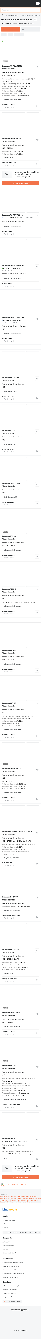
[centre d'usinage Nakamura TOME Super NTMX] (20, 303)
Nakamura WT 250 (9, 650)
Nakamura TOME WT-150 (11, 138)
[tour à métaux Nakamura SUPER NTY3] (20, 469)
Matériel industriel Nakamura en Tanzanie (14, 1198)
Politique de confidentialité (11, 1266)
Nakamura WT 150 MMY (11, 949)
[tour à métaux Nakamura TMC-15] (20, 575)
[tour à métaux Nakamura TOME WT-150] (20, 124)
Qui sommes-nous (9, 1220)
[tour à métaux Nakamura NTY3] (20, 416)
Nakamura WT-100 (9, 703)
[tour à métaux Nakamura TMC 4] (20, 1124)
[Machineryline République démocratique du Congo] (15, 3)
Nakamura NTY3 (8, 430)
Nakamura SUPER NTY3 (11, 483)
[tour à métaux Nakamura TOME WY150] (20, 998)
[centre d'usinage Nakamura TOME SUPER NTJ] (20, 251)
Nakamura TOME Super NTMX (14, 318)
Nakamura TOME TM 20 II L (12, 215)
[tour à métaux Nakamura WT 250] (20, 636)
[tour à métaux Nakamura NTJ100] (20, 522)
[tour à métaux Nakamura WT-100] (20, 689)
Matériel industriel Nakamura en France (18, 1202)
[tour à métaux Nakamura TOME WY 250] (20, 754)
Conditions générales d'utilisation (13, 1262)
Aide (4, 1224)
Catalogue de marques (10, 1277)
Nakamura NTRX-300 (10, 897)
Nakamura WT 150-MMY (11, 377)
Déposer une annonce (20, 183)
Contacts (5, 1227)
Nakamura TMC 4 (8, 1138)
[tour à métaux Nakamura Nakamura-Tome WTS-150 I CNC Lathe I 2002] (20, 817)
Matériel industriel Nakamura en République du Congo (18, 1196)
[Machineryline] (2, 15)
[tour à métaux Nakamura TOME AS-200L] (20, 51)
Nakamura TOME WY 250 (11, 768)
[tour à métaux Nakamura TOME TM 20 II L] (20, 201)
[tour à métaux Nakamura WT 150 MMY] (20, 935)
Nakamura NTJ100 (9, 536)
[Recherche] (38, 10)
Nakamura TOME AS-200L (12, 66)
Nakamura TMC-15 (9, 589)
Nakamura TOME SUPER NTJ (13, 265)
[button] (38, 3)
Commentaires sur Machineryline (13, 1273)
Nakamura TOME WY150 (11, 1013)
